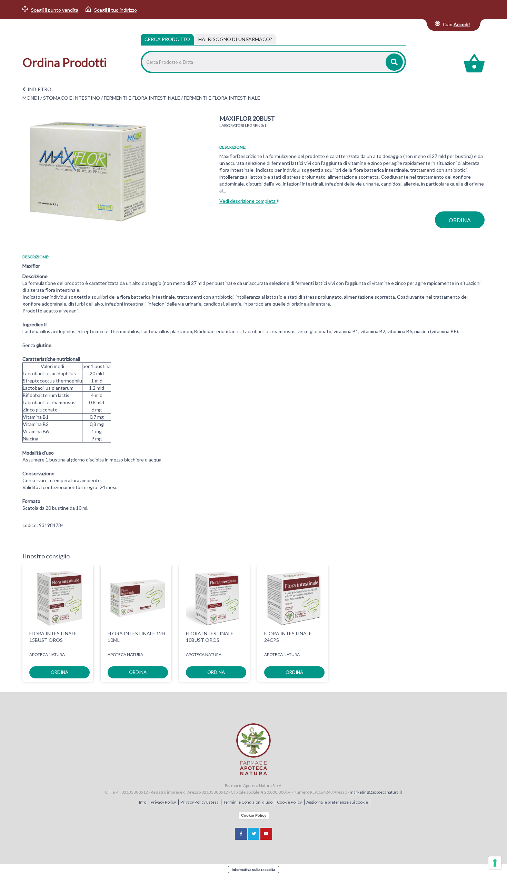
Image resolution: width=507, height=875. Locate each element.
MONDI (30, 98)
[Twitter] (253, 834)
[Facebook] (241, 834)
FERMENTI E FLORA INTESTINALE (142, 98)
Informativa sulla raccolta (253, 869)
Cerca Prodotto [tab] (167, 39)
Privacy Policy (164, 802)
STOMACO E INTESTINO (71, 98)
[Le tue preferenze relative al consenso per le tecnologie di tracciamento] (494, 862)
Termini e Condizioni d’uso (248, 802)
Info (143, 802)
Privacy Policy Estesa (199, 802)
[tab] (235, 39)
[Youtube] (266, 834)
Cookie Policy (289, 802)
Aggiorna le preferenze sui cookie (337, 802)
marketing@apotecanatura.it (376, 792)
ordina (460, 220)
